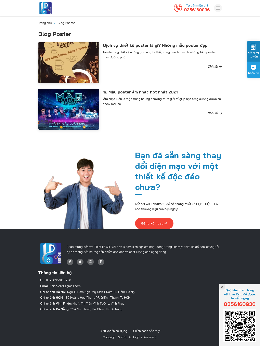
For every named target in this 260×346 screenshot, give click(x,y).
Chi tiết (213, 66)
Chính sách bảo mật (146, 331)
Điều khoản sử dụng (113, 331)
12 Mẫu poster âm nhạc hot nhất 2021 (140, 91)
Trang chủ (45, 23)
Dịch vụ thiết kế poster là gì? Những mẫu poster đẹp (155, 45)
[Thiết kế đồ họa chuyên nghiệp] (45, 8)
